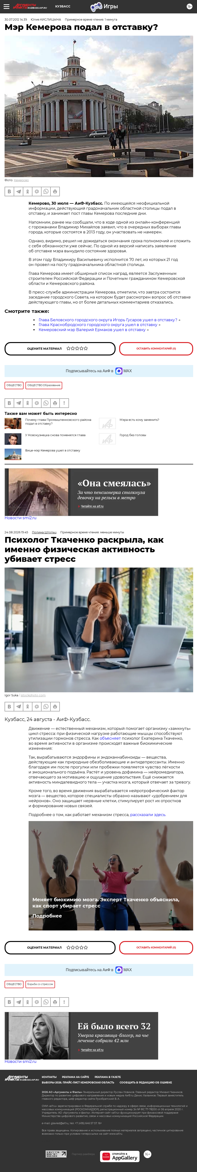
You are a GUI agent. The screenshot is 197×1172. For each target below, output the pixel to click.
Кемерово (21, 180)
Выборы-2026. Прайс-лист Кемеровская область (78, 1082)
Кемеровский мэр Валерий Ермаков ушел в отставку (92, 329)
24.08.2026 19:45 (16, 532)
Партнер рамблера (83, 1154)
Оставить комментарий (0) (156, 348)
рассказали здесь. (148, 814)
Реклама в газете (108, 1077)
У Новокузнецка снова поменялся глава (55, 435)
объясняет (110, 738)
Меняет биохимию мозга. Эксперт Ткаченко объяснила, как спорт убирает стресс (105, 903)
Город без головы (133, 435)
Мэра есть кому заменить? (139, 420)
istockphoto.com (33, 695)
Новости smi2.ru (21, 518)
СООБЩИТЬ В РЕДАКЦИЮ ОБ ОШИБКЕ (146, 1082)
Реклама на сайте (75, 1077)
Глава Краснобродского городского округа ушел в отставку (98, 324)
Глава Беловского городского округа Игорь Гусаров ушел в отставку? (108, 320)
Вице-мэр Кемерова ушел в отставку (52, 450)
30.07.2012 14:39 (16, 19)
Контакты (49, 1077)
